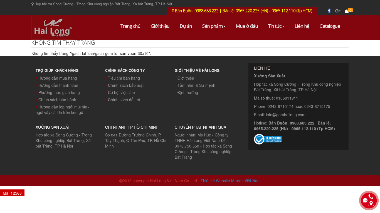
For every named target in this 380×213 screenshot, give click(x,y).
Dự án (186, 26)
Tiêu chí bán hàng (124, 78)
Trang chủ (130, 26)
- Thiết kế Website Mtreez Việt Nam (229, 180)
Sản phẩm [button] (212, 26)
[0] (347, 11)
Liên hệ (302, 26)
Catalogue (330, 26)
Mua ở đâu (247, 26)
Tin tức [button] (275, 26)
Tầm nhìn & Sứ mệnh (196, 85)
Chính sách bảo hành (57, 99)
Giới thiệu (160, 26)
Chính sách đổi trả (124, 99)
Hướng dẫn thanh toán (58, 85)
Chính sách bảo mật (126, 85)
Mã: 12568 (12, 193)
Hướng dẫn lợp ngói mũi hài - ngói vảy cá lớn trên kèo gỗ (63, 109)
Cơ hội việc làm (121, 92)
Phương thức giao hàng (59, 92)
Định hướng (187, 92)
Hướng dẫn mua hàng (57, 78)
